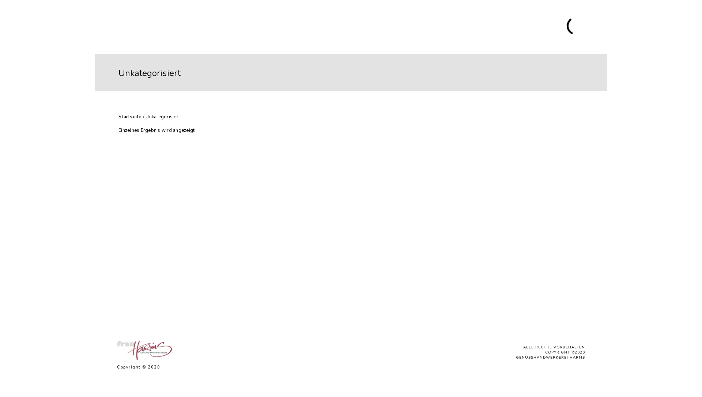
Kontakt (488, 26)
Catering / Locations (297, 26)
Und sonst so (384, 26)
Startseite (130, 117)
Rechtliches (520, 26)
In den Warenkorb (175, 294)
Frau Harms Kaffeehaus (439, 26)
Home (233, 26)
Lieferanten (345, 26)
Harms (255, 26)
